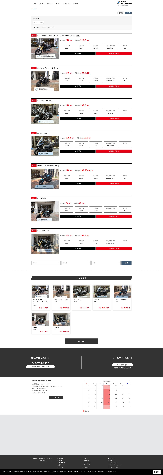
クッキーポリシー (115, 467)
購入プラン (61, 465)
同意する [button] (156, 472)
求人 (111, 460)
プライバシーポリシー (116, 465)
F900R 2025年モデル (121, 300)
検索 (126, 263)
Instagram (87, 463)
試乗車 (60, 460)
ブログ (86, 458)
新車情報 (61, 458)
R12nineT (57, 327)
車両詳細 (78, 53)
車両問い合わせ (114, 53)
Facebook (87, 465)
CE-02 (35, 327)
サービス (61, 467)
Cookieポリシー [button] (111, 471)
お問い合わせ (113, 463)
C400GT (96, 300)
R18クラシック (78, 300)
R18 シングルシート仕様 (60, 300)
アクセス (112, 458)
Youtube (86, 467)
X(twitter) (87, 460)
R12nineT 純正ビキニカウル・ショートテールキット (40, 301)
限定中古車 (61, 463)
